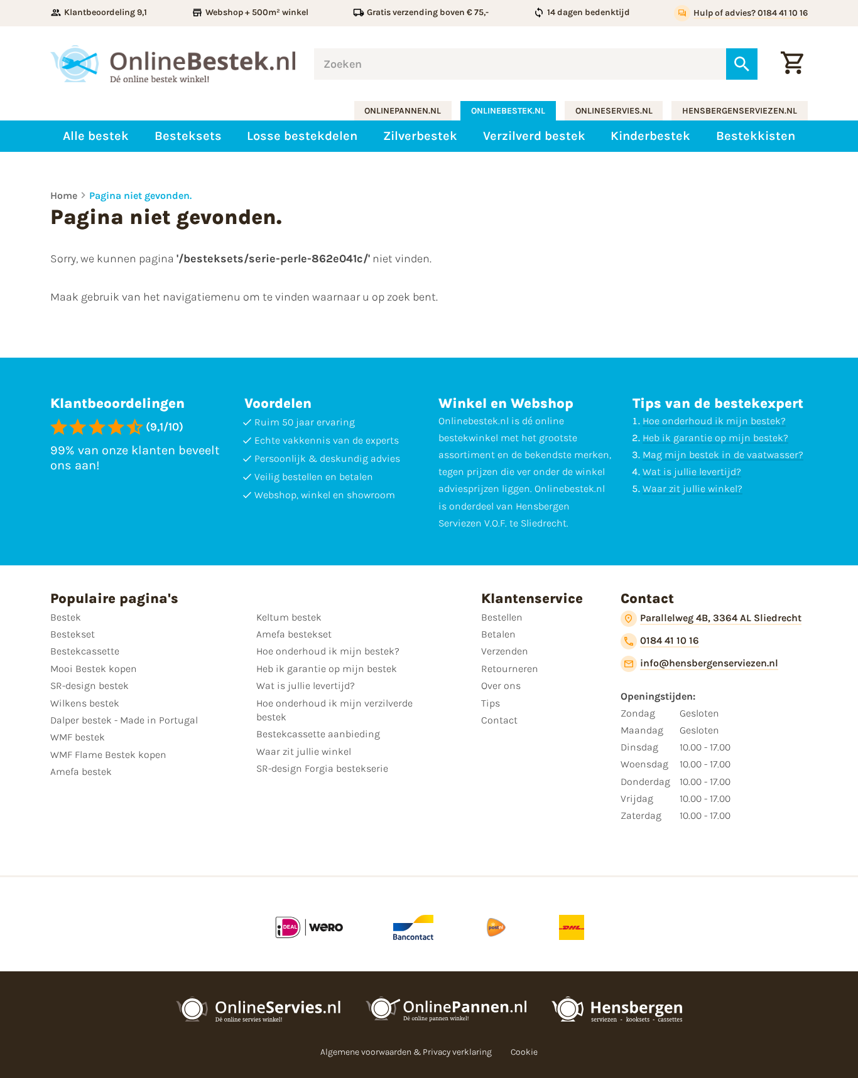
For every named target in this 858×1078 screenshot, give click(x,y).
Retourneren (509, 669)
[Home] (172, 63)
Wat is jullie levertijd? (692, 472)
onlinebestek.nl (508, 110)
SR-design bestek (89, 685)
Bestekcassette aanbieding (318, 734)
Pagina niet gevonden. (140, 195)
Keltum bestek (289, 617)
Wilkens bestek (84, 703)
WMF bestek (77, 737)
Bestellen (502, 617)
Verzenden (504, 651)
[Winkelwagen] (792, 64)
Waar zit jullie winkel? (692, 488)
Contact (499, 720)
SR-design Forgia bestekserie (322, 768)
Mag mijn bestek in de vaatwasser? (723, 455)
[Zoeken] (742, 64)
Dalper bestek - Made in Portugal (124, 720)
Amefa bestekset (294, 634)
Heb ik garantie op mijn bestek (326, 669)
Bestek (65, 617)
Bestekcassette (84, 651)
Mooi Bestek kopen (93, 669)
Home (63, 195)
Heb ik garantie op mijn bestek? (715, 438)
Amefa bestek (81, 771)
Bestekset (72, 634)
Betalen (498, 634)
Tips (490, 703)
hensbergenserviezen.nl (739, 110)
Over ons (501, 685)
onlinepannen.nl (402, 110)
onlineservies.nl (614, 110)
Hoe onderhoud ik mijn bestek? (714, 421)
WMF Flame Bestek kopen (108, 754)
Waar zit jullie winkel (303, 751)
